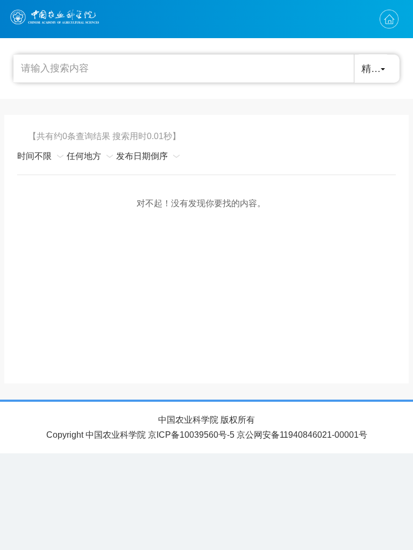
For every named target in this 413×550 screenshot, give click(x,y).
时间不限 (34, 156)
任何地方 (84, 156)
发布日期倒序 (142, 156)
